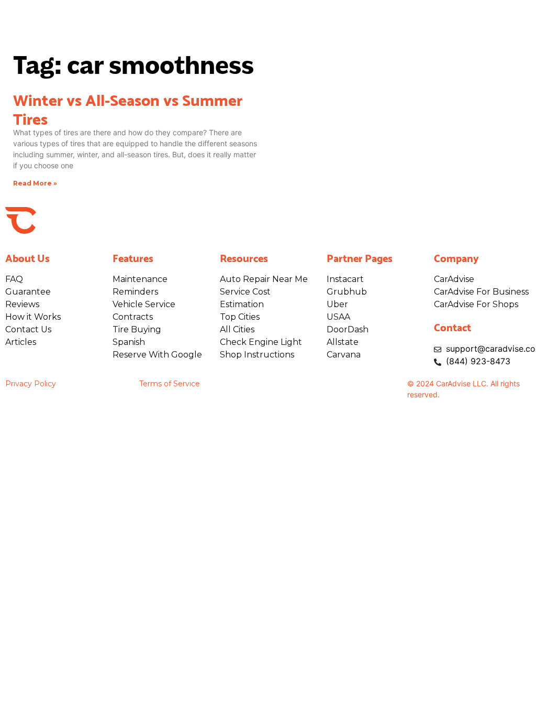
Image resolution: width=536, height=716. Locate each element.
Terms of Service (169, 383)
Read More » (35, 183)
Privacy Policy (30, 383)
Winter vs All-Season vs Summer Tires (127, 108)
